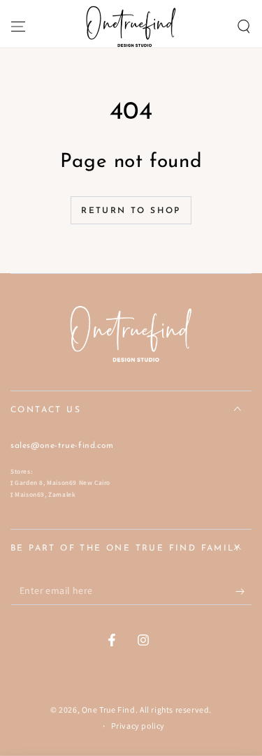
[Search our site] (244, 26)
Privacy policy (138, 725)
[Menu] (18, 26)
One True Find (109, 709)
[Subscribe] (243, 591)
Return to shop (131, 211)
